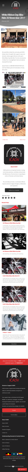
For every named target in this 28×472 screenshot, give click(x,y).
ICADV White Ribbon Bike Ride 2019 (11, 276)
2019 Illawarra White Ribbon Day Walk (11, 223)
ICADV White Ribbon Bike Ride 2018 (11, 304)
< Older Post (5, 139)
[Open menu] (3, 5)
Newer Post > (23, 139)
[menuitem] (14, 423)
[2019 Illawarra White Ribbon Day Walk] (14, 213)
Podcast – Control (7, 332)
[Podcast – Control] (14, 322)
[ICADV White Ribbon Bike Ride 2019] (14, 266)
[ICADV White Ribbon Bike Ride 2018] (14, 294)
